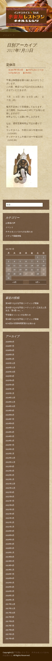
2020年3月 (10, 548)
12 (20, 265)
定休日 (10, 65)
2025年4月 (10, 384)
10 (9, 265)
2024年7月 (10, 419)
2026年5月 (10, 354)
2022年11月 (10, 462)
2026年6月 (10, 350)
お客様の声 (10, 223)
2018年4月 (10, 587)
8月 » (38, 282)
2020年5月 (10, 539)
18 (14, 269)
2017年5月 (10, 634)
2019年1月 (10, 569)
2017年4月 (10, 638)
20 (26, 269)
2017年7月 (10, 625)
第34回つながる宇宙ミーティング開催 (22, 319)
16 (44, 265)
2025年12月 (10, 363)
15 (38, 265)
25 (14, 274)
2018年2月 (10, 595)
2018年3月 (10, 591)
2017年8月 (10, 621)
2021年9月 (10, 492)
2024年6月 (10, 423)
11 (14, 265)
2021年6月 (10, 505)
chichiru (28, 72)
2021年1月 (10, 526)
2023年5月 (10, 449)
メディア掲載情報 (13, 236)
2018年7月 (10, 574)
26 (20, 274)
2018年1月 (10, 600)
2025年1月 (10, 393)
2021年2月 (10, 522)
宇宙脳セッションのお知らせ (18, 314)
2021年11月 (10, 488)
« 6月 (14, 282)
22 (38, 269)
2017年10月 (10, 612)
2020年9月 (10, 531)
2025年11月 (10, 367)
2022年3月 (10, 470)
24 (9, 274)
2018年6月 (10, 578)
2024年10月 (10, 406)
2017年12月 (10, 604)
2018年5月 (10, 582)
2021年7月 (10, 501)
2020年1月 (10, 552)
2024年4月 (10, 432)
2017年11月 (10, 608)
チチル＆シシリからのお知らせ (19, 231)
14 (32, 265)
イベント (9, 227)
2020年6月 (10, 535)
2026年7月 (10, 346)
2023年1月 (10, 453)
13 (26, 265)
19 (20, 269)
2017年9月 (10, 617)
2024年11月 (10, 402)
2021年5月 (10, 509)
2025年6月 (10, 380)
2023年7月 (10, 445)
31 (9, 278)
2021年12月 (10, 483)
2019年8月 (10, 557)
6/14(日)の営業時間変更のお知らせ (20, 323)
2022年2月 (10, 475)
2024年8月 (10, 415)
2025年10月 (10, 372)
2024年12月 (10, 397)
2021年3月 (10, 518)
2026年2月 (10, 359)
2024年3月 (10, 436)
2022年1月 (10, 479)
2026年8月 (10, 341)
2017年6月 (10, 630)
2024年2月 (10, 440)
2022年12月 (10, 458)
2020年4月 (10, 544)
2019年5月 (10, 561)
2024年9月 (10, 410)
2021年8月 (10, 496)
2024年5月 (10, 427)
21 (32, 269)
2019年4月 (10, 565)
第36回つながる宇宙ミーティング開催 (22, 303)
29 (38, 274)
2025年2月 (10, 389)
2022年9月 (10, 466)
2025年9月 (10, 376)
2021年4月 (10, 514)
